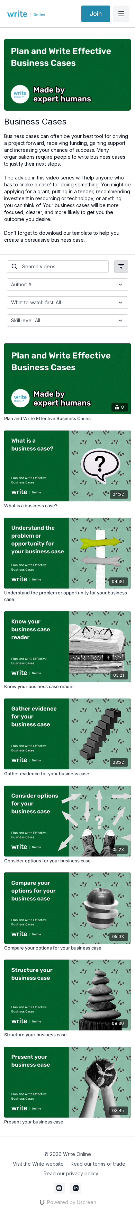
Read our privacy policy (71, 1173)
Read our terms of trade (98, 1164)
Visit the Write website (38, 1164)
